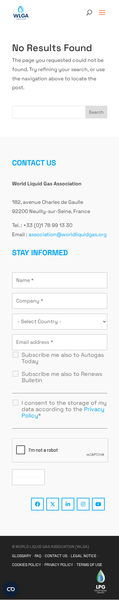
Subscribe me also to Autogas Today (63, 358)
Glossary (21, 555)
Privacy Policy (58, 564)
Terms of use (89, 564)
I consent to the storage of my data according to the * (64, 409)
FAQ (38, 555)
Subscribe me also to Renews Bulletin (62, 377)
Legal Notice (83, 555)
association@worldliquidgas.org (68, 234)
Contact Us (56, 555)
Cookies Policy (26, 564)
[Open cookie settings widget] (10, 589)
